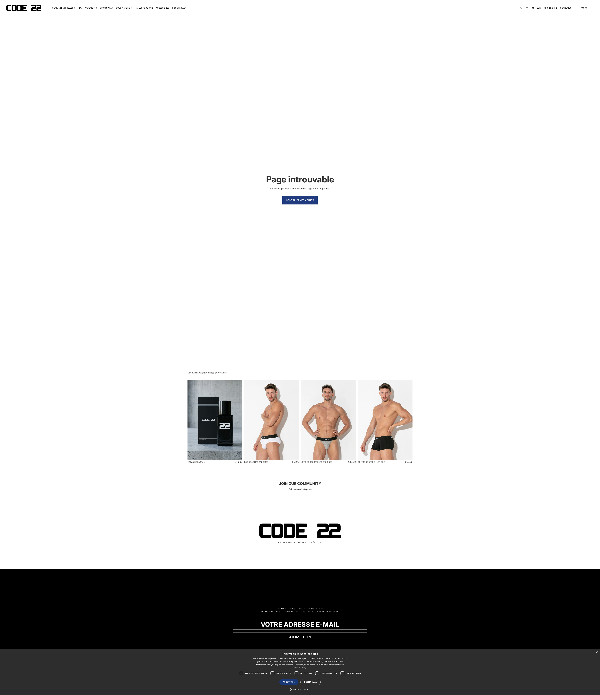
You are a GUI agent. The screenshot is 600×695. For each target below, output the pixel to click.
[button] (300, 689)
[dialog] (300, 672)
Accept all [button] (289, 682)
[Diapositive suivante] (237, 420)
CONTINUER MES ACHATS (300, 200)
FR (533, 8)
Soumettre (300, 637)
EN (521, 8)
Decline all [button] (310, 682)
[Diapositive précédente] (192, 420)
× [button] (596, 652)
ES (527, 8)
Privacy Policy (300, 667)
